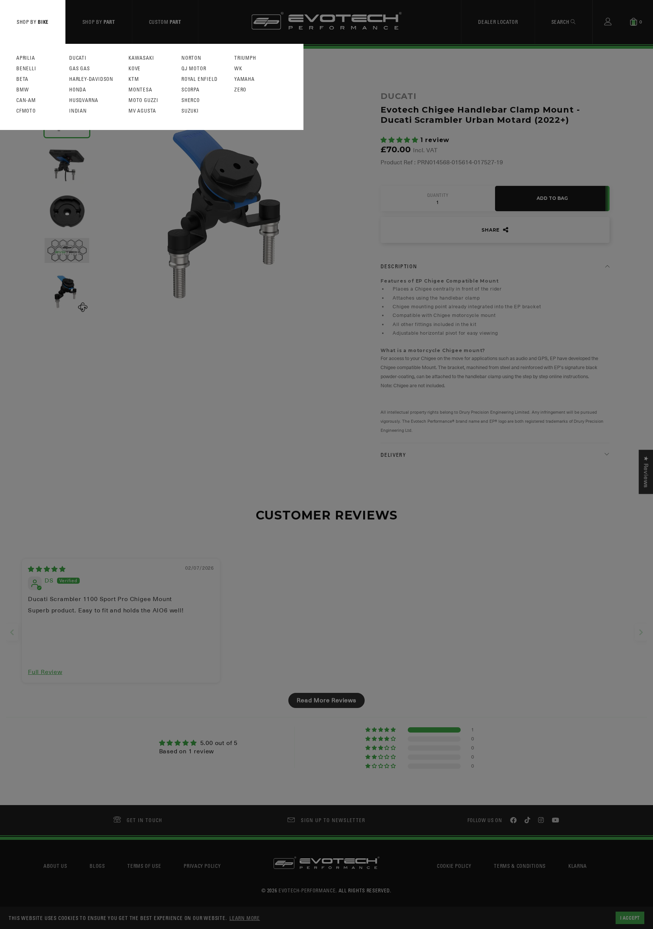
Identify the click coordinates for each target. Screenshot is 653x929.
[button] (400, 140)
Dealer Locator (498, 22)
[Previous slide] (12, 632)
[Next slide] (641, 632)
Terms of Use (144, 866)
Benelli (26, 68)
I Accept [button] (630, 918)
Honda (77, 90)
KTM (133, 79)
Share (491, 230)
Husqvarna (83, 100)
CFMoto (26, 111)
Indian (78, 111)
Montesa (140, 90)
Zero (240, 90)
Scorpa (190, 90)
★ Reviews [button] (646, 472)
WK (238, 68)
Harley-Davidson (91, 79)
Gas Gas (79, 68)
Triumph (245, 58)
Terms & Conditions (520, 866)
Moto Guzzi (143, 100)
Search (561, 22)
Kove (134, 68)
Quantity (437, 195)
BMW (22, 90)
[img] (47, 569)
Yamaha (244, 79)
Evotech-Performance (307, 890)
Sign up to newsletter (333, 820)
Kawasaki (141, 58)
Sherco (190, 100)
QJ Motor (193, 68)
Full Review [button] (45, 672)
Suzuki (190, 111)
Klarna (577, 866)
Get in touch (144, 820)
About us (55, 866)
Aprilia (25, 58)
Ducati (78, 58)
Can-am (26, 100)
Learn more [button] (244, 918)
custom (165, 22)
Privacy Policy (202, 866)
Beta (22, 79)
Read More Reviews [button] (326, 700)
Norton (191, 58)
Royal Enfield (199, 79)
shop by (33, 22)
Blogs (97, 866)
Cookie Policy (454, 866)
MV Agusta (142, 111)
